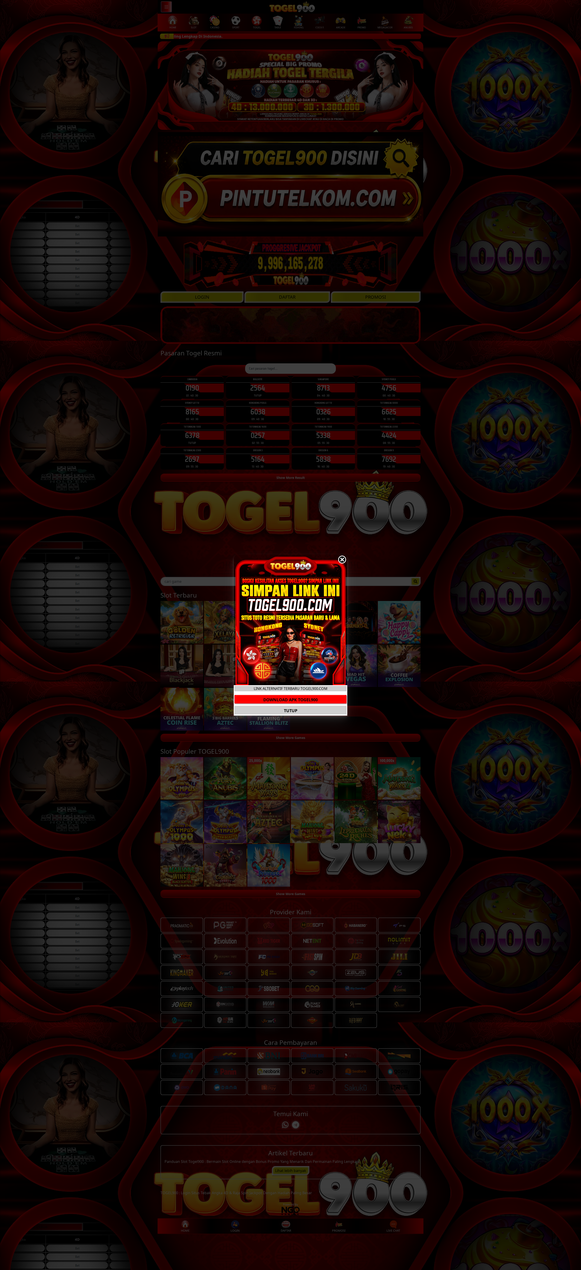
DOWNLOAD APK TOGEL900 (290, 699)
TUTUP (290, 710)
